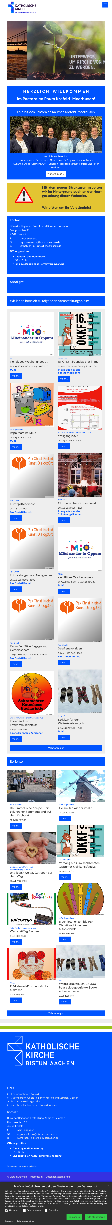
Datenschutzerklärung (32, 1206)
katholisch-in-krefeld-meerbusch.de (40, 246)
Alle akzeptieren (96, 1217)
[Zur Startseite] (22, 7)
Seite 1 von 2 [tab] (53, 77)
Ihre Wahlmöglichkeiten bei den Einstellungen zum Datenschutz (56, 1186)
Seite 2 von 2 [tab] (58, 77)
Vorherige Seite (12, 50)
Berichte (16, 762)
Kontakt (15, 220)
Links (10, 1088)
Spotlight (16, 282)
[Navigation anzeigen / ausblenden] (105, 5)
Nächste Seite (99, 50)
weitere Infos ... (56, 174)
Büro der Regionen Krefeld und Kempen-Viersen (39, 226)
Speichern (74, 1217)
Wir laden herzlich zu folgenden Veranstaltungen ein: (49, 301)
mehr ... (16, 375)
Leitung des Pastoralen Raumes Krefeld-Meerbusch (56, 112)
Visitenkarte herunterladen (22, 1166)
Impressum (9, 1221)
